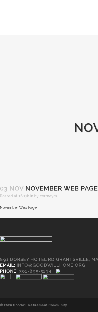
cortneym (48, 196)
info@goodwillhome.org (51, 265)
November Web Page (18, 207)
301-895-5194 (35, 271)
